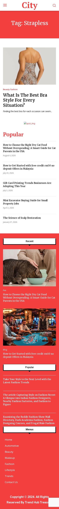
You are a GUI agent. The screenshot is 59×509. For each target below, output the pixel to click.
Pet (4, 290)
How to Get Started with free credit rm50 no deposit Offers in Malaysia (28, 167)
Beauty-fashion (10, 89)
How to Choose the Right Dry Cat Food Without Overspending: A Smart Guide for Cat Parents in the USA (29, 148)
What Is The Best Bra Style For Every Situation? (25, 100)
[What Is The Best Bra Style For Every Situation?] (29, 66)
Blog (5, 350)
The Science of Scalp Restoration (22, 217)
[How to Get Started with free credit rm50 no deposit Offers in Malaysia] (29, 327)
